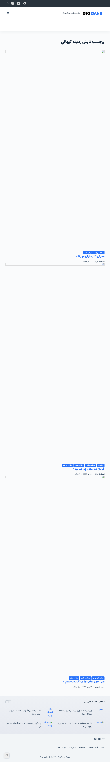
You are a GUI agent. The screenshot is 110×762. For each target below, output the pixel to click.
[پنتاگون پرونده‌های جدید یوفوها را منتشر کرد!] (48, 725)
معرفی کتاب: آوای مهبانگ (90, 256)
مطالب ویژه (99, 253)
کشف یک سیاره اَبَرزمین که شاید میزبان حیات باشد (25, 712)
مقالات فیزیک (67, 465)
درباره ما (82, 748)
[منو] (8, 13)
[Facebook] (24, 3)
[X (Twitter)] (18, 3)
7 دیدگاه (77, 474)
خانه (102, 748)
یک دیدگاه (76, 687)
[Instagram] (12, 3)
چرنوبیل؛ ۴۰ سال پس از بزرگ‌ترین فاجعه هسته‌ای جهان (75, 712)
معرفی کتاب (88, 253)
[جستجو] (8, 3)
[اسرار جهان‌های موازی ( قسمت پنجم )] (55, 576)
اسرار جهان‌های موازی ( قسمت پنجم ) (83, 682)
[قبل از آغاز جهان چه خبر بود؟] (55, 363)
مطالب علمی (90, 465)
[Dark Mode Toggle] (6, 755)
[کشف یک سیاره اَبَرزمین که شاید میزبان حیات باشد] (48, 712)
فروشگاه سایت (93, 748)
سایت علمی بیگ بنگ (71, 13)
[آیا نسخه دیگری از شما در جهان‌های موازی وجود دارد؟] (99, 725)
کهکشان (100, 465)
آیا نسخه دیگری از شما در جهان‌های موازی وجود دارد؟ (75, 725)
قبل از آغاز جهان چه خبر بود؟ (88, 469)
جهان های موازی (98, 678)
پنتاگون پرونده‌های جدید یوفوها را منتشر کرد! (24, 725)
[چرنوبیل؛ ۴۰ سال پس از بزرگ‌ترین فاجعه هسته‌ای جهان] (99, 712)
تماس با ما (72, 748)
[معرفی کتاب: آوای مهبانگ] (55, 150)
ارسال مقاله (62, 748)
